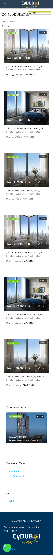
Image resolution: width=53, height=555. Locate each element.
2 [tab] (23, 448)
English (34, 13)
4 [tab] (32, 448)
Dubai (11, 501)
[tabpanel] (26, 427)
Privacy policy (32, 527)
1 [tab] (19, 448)
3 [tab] (28, 448)
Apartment (18, 476)
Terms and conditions (14, 527)
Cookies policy (10, 531)
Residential (14, 471)
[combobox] (16, 21)
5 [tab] (36, 448)
